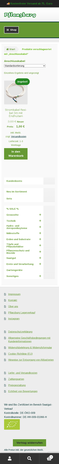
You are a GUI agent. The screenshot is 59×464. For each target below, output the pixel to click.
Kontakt (12, 300)
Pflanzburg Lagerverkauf (21, 312)
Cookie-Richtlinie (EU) (20, 353)
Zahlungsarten (16, 379)
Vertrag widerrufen (30, 442)
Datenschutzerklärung (20, 331)
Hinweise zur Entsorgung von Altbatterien (31, 359)
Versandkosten (18, 136)
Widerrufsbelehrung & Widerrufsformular (30, 347)
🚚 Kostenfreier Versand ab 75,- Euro (29, 3)
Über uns (13, 306)
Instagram (14, 318)
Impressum (14, 294)
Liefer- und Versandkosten (22, 373)
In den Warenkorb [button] (15, 153)
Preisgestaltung (17, 385)
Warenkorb (45, 456)
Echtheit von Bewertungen (22, 391)
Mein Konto (10, 458)
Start (12, 49)
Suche (29, 458)
